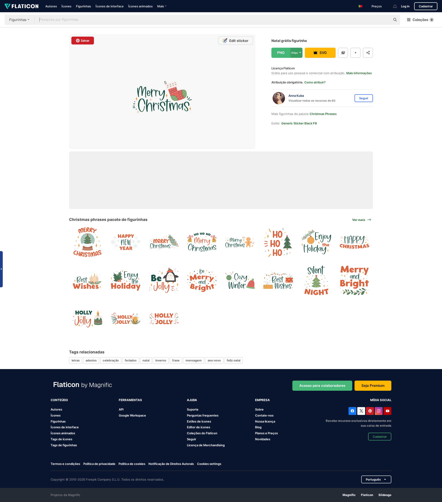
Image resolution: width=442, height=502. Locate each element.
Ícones (66, 6)
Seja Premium (372, 385)
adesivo (91, 360)
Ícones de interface (110, 6)
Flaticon (367, 495)
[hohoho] (278, 242)
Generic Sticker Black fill (299, 123)
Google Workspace (132, 415)
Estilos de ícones (199, 421)
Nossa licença (265, 421)
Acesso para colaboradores (322, 385)
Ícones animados (140, 6)
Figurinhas (83, 6)
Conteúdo (59, 400)
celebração (111, 360)
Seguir (191, 439)
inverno (160, 360)
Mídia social (380, 400)
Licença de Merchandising (206, 445)
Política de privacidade (99, 464)
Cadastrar (426, 6)
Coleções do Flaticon (202, 433)
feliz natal (233, 360)
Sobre (259, 409)
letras (76, 360)
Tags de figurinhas (64, 445)
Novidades (262, 439)
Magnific (349, 495)
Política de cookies (132, 464)
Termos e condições (65, 464)
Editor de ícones (198, 427)
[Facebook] (352, 411)
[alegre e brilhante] (354, 280)
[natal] (87, 242)
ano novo (214, 360)
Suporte (192, 409)
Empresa (262, 400)
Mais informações (359, 73)
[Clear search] (385, 20)
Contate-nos (264, 415)
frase (176, 360)
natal (145, 360)
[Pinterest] (370, 411)
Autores (51, 6)
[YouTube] (387, 411)
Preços (377, 6)
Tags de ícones (61, 439)
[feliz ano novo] (126, 242)
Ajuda (192, 400)
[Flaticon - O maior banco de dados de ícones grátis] (21, 6)
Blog (258, 427)
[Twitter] (361, 411)
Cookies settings (209, 464)
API (121, 409)
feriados (131, 360)
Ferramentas (130, 400)
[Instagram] (379, 411)
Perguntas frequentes (202, 415)
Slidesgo (384, 495)
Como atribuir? (315, 82)
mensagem (194, 360)
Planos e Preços (266, 433)
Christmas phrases (323, 114)
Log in (405, 6)
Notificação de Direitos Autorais (171, 464)
